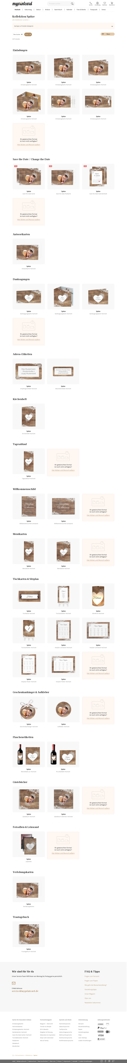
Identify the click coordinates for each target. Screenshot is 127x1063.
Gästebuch (15, 1043)
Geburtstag (28, 9)
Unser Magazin (90, 994)
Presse (59, 1061)
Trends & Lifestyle (45, 1026)
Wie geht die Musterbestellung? (96, 985)
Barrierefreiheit (43, 1061)
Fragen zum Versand (92, 976)
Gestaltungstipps (91, 989)
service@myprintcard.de (25, 991)
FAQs (80, 1035)
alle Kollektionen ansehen (20, 20)
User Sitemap (82, 1038)
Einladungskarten (17, 1024)
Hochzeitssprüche (64, 1024)
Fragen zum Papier (91, 981)
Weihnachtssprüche (65, 1035)
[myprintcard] (22, 6)
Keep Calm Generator (46, 1038)
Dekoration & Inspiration (47, 1035)
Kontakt (75, 1061)
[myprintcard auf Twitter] (113, 1061)
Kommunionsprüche (65, 1038)
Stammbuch (58, 9)
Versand (80, 1024)
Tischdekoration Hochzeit (20, 1038)
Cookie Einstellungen (84, 1040)
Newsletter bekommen (93, 1003)
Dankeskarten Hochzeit (19, 1032)
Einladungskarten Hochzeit (20, 1029)
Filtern (108, 34)
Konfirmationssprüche (66, 1040)
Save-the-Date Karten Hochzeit (21, 1035)
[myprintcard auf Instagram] (101, 1061)
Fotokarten (15, 1040)
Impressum (67, 1061)
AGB (13, 1061)
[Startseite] (13, 1055)
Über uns (88, 998)
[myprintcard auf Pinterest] (109, 1061)
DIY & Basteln (44, 1029)
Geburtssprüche (64, 1026)
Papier (80, 1029)
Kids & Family (44, 1040)
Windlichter (16, 1046)
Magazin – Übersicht (46, 1024)
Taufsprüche (63, 1029)
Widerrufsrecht (21, 1061)
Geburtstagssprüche (65, 1032)
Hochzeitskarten (17, 1026)
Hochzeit (17, 9)
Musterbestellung (83, 1026)
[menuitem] (91, 4)
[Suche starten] (72, 3)
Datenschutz (32, 1061)
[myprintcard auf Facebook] (105, 1061)
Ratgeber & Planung (46, 1032)
